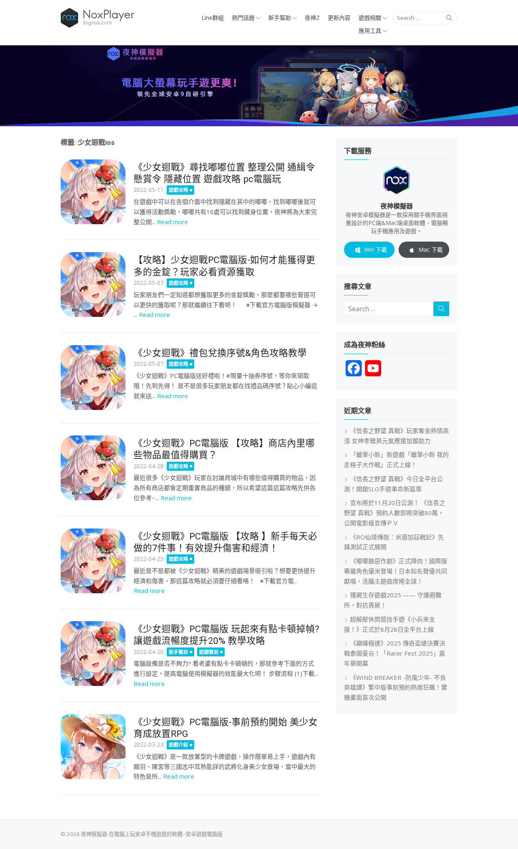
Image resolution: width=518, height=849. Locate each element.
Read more (172, 222)
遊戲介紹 (178, 744)
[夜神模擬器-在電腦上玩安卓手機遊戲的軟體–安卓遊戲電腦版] (259, 85)
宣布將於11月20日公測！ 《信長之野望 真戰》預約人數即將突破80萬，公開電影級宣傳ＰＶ (394, 513)
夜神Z (312, 17)
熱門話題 (243, 17)
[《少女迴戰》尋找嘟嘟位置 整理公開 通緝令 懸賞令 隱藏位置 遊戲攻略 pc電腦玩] (93, 191)
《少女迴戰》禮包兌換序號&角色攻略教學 (220, 353)
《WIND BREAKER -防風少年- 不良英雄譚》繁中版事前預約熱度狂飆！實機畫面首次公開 (395, 687)
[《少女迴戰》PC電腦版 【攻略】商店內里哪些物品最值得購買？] (93, 467)
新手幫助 (279, 17)
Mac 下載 (430, 249)
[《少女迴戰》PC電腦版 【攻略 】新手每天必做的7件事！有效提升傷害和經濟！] (93, 561)
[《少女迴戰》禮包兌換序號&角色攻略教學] (93, 377)
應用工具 (370, 30)
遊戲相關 (370, 17)
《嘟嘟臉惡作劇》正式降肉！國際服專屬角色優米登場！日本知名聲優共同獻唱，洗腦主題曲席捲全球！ (395, 571)
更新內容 (339, 17)
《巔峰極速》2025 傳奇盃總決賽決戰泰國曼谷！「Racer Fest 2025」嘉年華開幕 (394, 653)
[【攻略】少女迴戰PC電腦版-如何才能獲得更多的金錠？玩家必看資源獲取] (93, 284)
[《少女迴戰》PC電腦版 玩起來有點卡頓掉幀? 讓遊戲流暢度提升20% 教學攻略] (93, 653)
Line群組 (213, 17)
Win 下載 (375, 249)
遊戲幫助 (209, 652)
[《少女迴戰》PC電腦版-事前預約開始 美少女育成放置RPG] (93, 746)
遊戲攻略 (178, 190)
